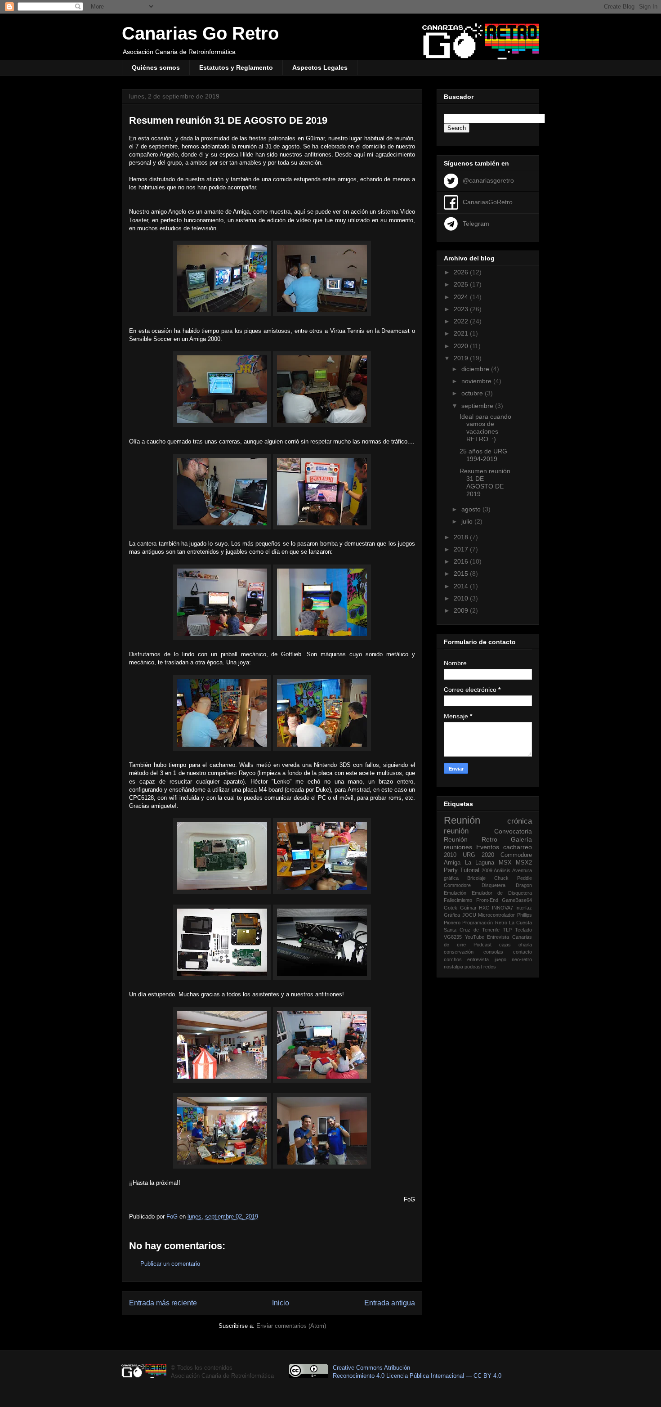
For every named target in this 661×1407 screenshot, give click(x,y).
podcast (473, 966)
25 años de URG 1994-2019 (483, 455)
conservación (458, 951)
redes (489, 966)
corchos (453, 959)
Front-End (487, 900)
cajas (505, 944)
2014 (462, 586)
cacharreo (517, 847)
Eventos (487, 847)
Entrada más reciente (163, 1303)
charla (525, 944)
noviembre (477, 381)
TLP (507, 929)
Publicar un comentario (170, 1263)
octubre (473, 393)
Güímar (468, 907)
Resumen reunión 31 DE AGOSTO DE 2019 (485, 482)
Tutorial (469, 870)
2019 (462, 358)
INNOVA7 (502, 907)
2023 (462, 309)
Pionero (452, 922)
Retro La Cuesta (513, 922)
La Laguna (480, 863)
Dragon (524, 885)
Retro (489, 839)
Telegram (476, 223)
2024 (462, 296)
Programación (477, 922)
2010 (462, 598)
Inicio (280, 1303)
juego (500, 959)
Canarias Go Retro (200, 33)
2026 (462, 272)
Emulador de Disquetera (502, 893)
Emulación (455, 893)
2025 (462, 284)
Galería (521, 839)
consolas (493, 951)
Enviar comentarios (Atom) (291, 1325)
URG (469, 855)
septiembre (478, 405)
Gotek (450, 907)
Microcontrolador (496, 915)
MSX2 (524, 863)
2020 (462, 346)
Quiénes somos (156, 67)
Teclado (523, 929)
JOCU (469, 915)
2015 (462, 573)
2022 (462, 321)
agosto (471, 509)
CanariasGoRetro (488, 201)
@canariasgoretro (488, 180)
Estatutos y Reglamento (236, 67)
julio (467, 521)
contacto (522, 951)
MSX (505, 863)
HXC (484, 907)
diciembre (476, 368)
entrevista (478, 959)
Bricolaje (476, 878)
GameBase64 (517, 900)
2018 (462, 537)
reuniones (458, 847)
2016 (462, 561)
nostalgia (453, 966)
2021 (462, 333)
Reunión (462, 820)
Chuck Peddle (513, 878)
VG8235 (453, 937)
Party (451, 870)
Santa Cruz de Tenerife (472, 929)
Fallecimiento (458, 900)
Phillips (524, 915)
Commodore (457, 885)
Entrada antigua (389, 1303)
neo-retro (522, 959)
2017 (462, 549)
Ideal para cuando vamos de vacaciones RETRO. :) (485, 428)
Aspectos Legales (320, 67)
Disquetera (493, 885)
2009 (462, 610)
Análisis (502, 870)
